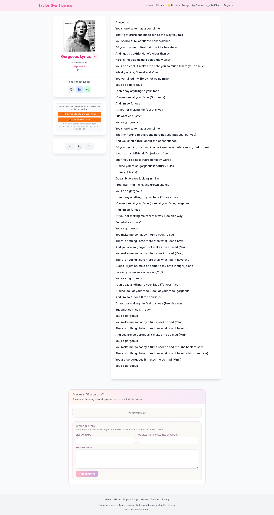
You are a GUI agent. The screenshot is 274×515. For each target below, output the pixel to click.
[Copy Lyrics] (79, 89)
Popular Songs (131, 499)
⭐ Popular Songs (178, 5)
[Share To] (87, 89)
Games (144, 499)
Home (149, 5)
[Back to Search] (79, 146)
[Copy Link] (71, 89)
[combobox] (229, 5)
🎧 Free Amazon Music (79, 119)
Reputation (79, 66)
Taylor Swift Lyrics (55, 5)
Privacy (165, 499)
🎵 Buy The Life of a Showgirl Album (79, 114)
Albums (160, 5)
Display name (83, 435)
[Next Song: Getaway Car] (89, 146)
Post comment (87, 473)
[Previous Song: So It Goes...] (70, 146)
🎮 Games (198, 5)
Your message (84, 447)
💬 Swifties (212, 5)
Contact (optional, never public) (158, 435)
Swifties (155, 499)
